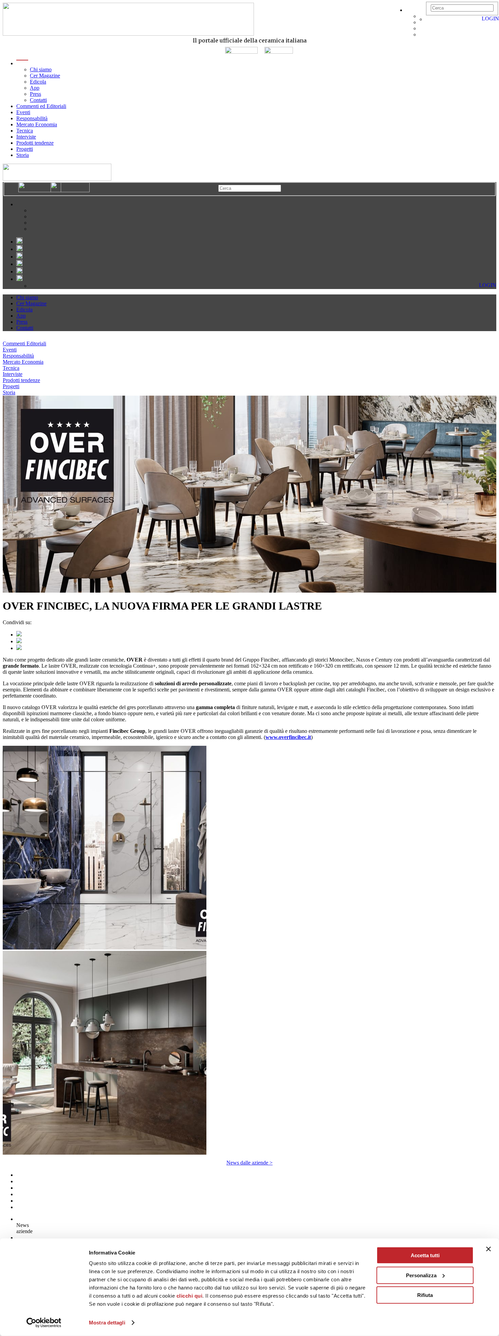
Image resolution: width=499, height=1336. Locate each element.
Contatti (38, 100)
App (34, 88)
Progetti (24, 149)
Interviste (26, 137)
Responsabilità (32, 118)
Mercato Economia (36, 124)
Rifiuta (425, 1295)
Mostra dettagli (107, 1322)
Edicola (38, 82)
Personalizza (421, 1275)
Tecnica (24, 130)
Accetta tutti (425, 1255)
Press (35, 94)
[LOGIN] (429, 19)
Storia (22, 155)
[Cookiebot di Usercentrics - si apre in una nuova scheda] (44, 1323)
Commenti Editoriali (24, 343)
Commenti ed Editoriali (41, 106)
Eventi (23, 112)
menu (22, 63)
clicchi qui (190, 1296)
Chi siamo (41, 69)
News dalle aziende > (249, 1163)
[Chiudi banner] (488, 1249)
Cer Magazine (45, 75)
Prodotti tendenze (35, 143)
